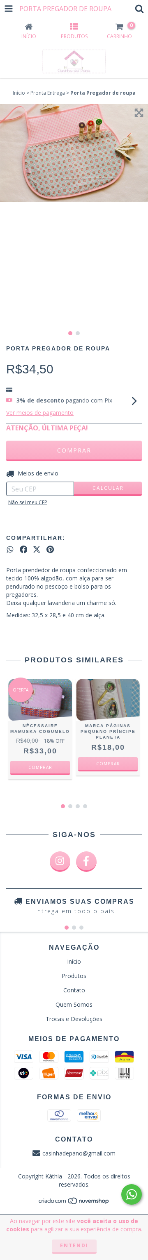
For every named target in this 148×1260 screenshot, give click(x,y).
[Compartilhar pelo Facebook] (24, 550)
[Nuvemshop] (74, 1202)
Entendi (74, 1245)
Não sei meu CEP (27, 502)
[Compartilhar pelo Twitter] (37, 550)
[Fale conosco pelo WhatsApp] (131, 1194)
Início (19, 92)
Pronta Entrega (47, 92)
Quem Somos (74, 1004)
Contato (74, 990)
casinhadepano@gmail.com (79, 1153)
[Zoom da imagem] (139, 113)
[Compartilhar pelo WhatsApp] (10, 550)
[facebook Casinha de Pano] (86, 861)
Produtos (74, 976)
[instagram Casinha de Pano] (60, 861)
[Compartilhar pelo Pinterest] (50, 550)
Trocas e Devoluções (74, 1019)
